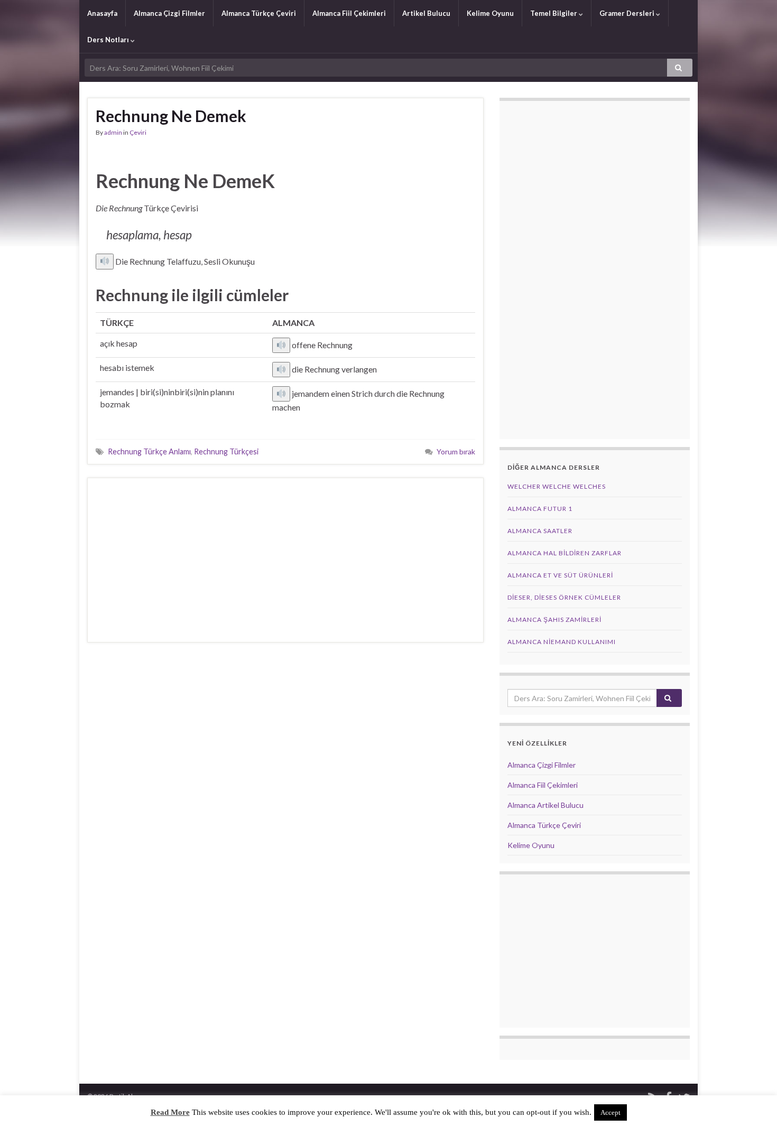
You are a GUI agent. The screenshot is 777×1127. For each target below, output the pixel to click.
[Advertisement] (285, 560)
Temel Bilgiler (554, 13)
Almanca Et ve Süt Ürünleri (560, 575)
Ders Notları (109, 39)
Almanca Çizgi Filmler (169, 13)
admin (113, 132)
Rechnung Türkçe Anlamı (149, 451)
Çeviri (138, 132)
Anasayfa (102, 13)
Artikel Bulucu (426, 13)
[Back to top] (753, 1103)
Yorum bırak (456, 451)
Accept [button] (610, 1112)
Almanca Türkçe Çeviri (258, 13)
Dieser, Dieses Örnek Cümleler (564, 597)
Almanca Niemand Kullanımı (561, 642)
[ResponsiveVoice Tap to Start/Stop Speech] (105, 261)
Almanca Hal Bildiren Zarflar (564, 553)
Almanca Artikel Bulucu (545, 804)
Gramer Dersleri (627, 13)
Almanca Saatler (539, 531)
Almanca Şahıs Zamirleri (554, 619)
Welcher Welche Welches (556, 486)
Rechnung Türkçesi (226, 451)
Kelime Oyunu (490, 13)
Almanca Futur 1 (539, 509)
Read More (170, 1112)
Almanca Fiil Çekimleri (349, 13)
